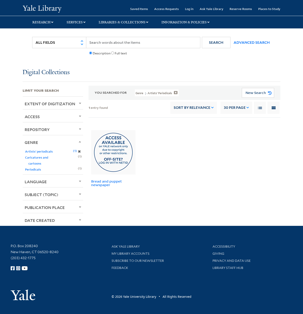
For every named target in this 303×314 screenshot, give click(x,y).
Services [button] (75, 22)
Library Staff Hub (227, 268)
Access (32, 116)
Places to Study (269, 9)
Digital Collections (46, 72)
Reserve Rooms (241, 9)
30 (235, 107)
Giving (218, 253)
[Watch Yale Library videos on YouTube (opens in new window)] (25, 268)
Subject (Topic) (41, 194)
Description (101, 53)
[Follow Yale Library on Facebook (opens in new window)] (13, 268)
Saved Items (139, 9)
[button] (216, 42)
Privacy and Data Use (231, 260)
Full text (121, 53)
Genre (31, 142)
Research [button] (41, 22)
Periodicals (33, 169)
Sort (192, 107)
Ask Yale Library (211, 9)
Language (36, 181)
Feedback (120, 268)
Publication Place (45, 207)
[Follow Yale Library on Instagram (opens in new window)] (18, 268)
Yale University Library (42, 8)
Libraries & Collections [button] (122, 22)
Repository (37, 129)
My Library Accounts (131, 253)
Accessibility (223, 246)
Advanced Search (252, 42)
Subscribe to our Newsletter (138, 260)
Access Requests (166, 9)
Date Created (40, 220)
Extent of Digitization (50, 103)
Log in (189, 9)
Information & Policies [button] (184, 22)
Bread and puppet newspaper (106, 183)
